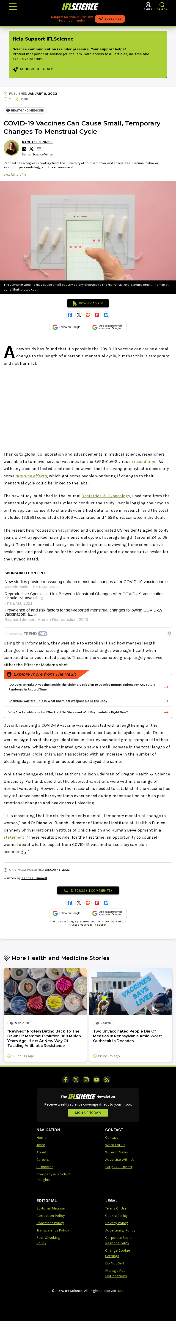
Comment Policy (50, 1223)
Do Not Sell (114, 1263)
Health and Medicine (27, 110)
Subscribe (44, 1167)
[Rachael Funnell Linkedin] (25, 149)
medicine (22, 1023)
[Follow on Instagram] (86, 1079)
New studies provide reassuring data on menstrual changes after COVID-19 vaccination (84, 582)
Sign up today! (88, 1112)
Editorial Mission (50, 1208)
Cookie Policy (116, 1215)
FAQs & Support (118, 1167)
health (105, 1023)
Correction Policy (50, 1215)
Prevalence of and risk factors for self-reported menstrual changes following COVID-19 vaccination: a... (83, 612)
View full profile (15, 175)
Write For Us (115, 1145)
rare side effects (31, 475)
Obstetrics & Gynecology (106, 495)
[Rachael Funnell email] (39, 148)
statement (14, 837)
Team (40, 1145)
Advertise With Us (120, 1159)
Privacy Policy (116, 1223)
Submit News (116, 1152)
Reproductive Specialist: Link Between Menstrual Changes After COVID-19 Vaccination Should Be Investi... (84, 596)
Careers (42, 1159)
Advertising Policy (120, 1230)
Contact (111, 1137)
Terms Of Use (115, 1208)
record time (145, 461)
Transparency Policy (52, 1230)
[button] (162, 4)
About (41, 1152)
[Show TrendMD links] (169, 633)
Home (41, 1137)
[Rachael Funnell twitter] (32, 149)
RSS (121, 1290)
